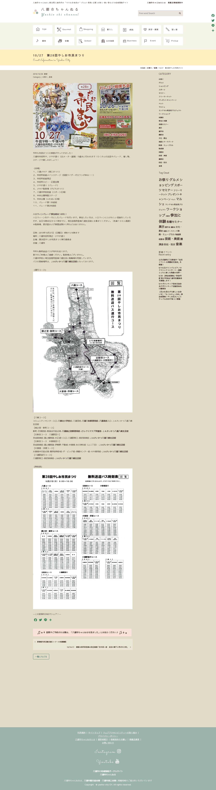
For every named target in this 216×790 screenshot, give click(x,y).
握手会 (161, 131)
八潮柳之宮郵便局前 (71, 431)
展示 (160, 128)
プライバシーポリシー (108, 736)
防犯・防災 (163, 162)
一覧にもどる (41, 656)
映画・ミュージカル (166, 145)
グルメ (161, 83)
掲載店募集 (134, 739)
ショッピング (163, 86)
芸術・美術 (163, 155)
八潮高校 (103, 420)
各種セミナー (163, 124)
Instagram (106, 752)
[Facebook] (213, 15)
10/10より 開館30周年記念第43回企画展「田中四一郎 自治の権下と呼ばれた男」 (98, 647)
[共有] (213, 30)
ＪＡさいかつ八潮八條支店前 (64, 261)
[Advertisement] (82, 692)
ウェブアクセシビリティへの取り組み (120, 732)
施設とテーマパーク (166, 142)
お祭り (161, 79)
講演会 (161, 159)
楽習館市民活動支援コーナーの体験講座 (51, 642)
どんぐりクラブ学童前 (91, 431)
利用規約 (82, 732)
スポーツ (162, 90)
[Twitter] (213, 20)
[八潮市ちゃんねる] (56, 11)
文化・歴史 (163, 138)
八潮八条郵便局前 (90, 420)
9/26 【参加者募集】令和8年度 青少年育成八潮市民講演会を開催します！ (170, 278)
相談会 (161, 152)
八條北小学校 (64, 420)
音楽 (160, 166)
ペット (161, 103)
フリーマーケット (165, 96)
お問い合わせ (108, 742)
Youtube (105, 762)
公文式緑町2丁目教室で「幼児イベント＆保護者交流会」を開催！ (170, 262)
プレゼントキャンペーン (168, 100)
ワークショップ (164, 114)
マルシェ (162, 107)
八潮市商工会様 (109, 780)
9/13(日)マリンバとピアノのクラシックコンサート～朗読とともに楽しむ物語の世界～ (170, 270)
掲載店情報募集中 (175, 3)
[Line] (213, 25)
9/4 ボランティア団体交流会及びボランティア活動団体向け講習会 (170, 286)
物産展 (161, 148)
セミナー (162, 93)
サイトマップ (94, 732)
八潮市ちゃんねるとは (156, 3)
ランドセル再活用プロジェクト (170, 110)
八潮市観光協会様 (92, 780)
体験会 (161, 117)
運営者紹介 (103, 739)
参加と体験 (163, 121)
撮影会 (161, 135)
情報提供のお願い (119, 739)
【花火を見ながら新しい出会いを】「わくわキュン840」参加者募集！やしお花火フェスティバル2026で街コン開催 (171, 295)
